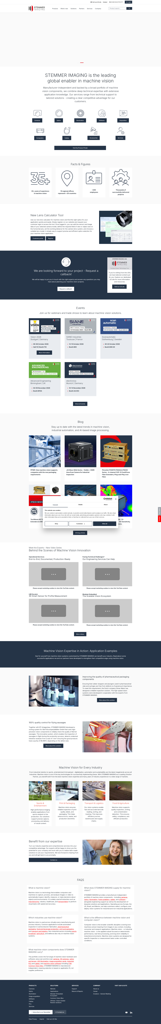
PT (122, 2)
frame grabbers (104, 899)
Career (95, 991)
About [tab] (106, 504)
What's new (64, 8)
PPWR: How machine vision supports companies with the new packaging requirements (44, 472)
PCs (30, 1004)
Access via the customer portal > (16, 34)
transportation (63, 902)
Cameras (31, 989)
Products (55, 8)
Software (31, 999)
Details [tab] (80, 504)
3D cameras (64, 959)
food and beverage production (48, 929)
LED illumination (43, 961)
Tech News (159, 511)
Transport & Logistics (94, 803)
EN (110, 2)
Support (74, 989)
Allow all (104, 523)
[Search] (129, 8)
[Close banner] (115, 499)
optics (86, 899)
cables (112, 899)
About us (96, 989)
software (122, 899)
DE (113, 2)
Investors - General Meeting (102, 994)
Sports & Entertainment (40, 804)
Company (98, 8)
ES (116, 2)
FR (119, 2)
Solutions (73, 8)
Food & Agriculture (121, 803)
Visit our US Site (121, 985)
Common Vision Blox (57, 998)
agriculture (40, 933)
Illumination (32, 994)
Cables (31, 1001)
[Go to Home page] (37, 8)
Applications (54, 991)
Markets (52, 989)
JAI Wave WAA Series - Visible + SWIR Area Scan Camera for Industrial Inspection (80, 472)
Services (89, 8)
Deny (56, 523)
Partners (81, 8)
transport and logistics (40, 931)
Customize (79, 523)
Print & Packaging (67, 803)
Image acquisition (34, 996)
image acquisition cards (57, 961)
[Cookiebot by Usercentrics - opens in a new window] (104, 499)
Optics (31, 991)
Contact (105, 2)
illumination (93, 899)
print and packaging (66, 929)
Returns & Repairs (77, 991)
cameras (124, 897)
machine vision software (52, 963)
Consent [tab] (55, 504)
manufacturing (34, 902)
